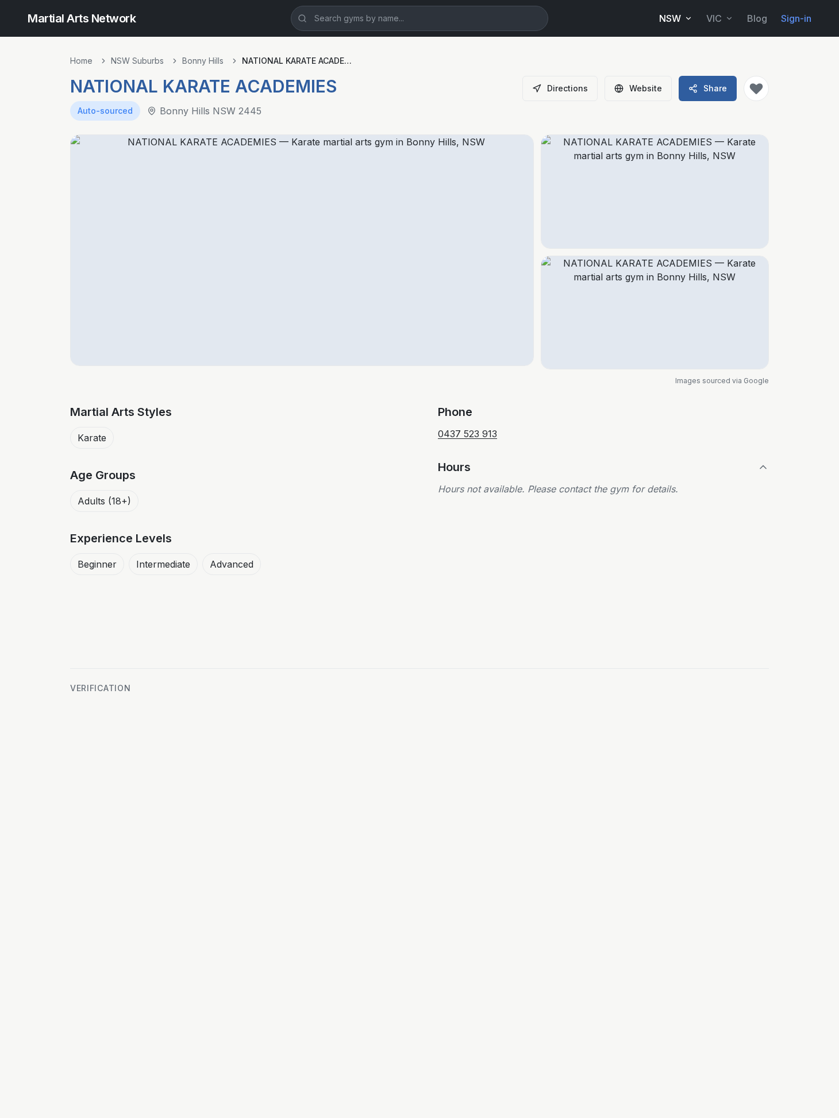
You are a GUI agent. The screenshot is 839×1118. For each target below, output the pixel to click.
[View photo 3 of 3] (655, 313)
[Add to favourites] (756, 88)
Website (645, 88)
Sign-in (796, 18)
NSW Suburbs (137, 60)
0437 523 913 (467, 434)
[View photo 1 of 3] (302, 250)
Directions (567, 88)
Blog (757, 18)
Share (715, 88)
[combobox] (419, 18)
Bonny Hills (203, 60)
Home (81, 60)
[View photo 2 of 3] (655, 191)
